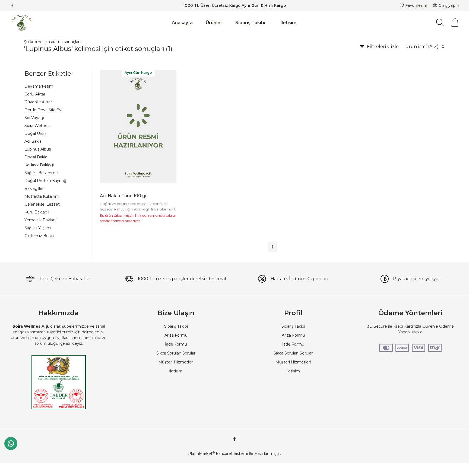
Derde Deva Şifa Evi (43, 109)
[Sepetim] (455, 22)
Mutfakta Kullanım (41, 196)
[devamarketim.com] (22, 23)
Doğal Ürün (35, 133)
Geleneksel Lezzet (42, 204)
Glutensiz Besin (39, 235)
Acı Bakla (33, 141)
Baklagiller (34, 188)
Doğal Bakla (35, 157)
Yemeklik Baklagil (40, 220)
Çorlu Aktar (34, 94)
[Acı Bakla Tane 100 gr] (138, 126)
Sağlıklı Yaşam (37, 227)
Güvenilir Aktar (38, 102)
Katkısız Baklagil (39, 164)
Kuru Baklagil (36, 212)
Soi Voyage (35, 117)
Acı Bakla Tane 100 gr (123, 195)
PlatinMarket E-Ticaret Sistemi (218, 453)
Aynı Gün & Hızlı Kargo (264, 5)
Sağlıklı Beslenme (41, 172)
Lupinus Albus (37, 149)
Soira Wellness (37, 125)
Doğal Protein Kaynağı (45, 180)
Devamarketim (38, 86)
